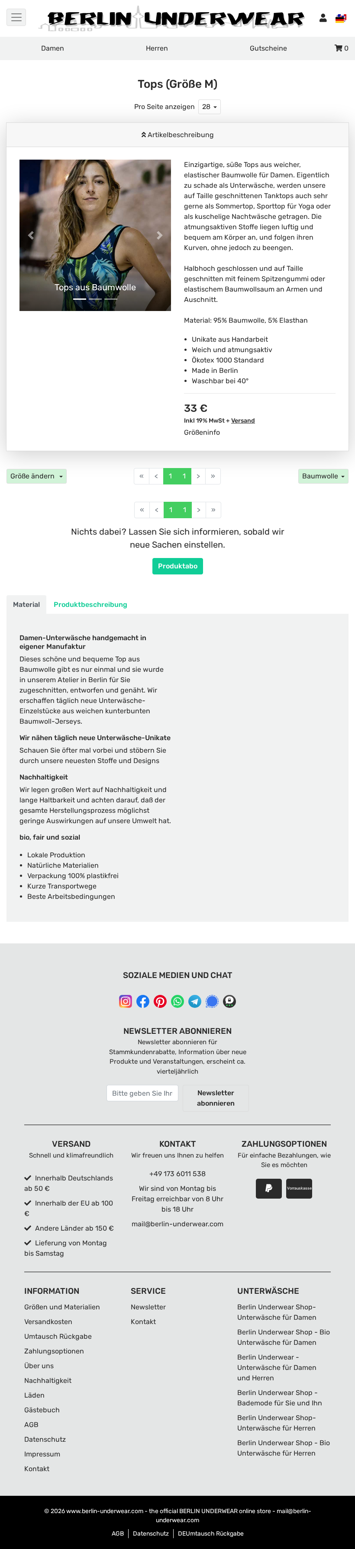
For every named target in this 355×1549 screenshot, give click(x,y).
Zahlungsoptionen (54, 1351)
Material (26, 604)
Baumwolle (320, 476)
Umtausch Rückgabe (58, 1336)
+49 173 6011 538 (177, 1174)
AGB (31, 1425)
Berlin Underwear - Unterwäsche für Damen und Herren (276, 1367)
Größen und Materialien (62, 1307)
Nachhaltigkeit (47, 1380)
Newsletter (148, 1307)
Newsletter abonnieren (216, 1098)
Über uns (39, 1366)
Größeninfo (202, 432)
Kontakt (36, 1469)
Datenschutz (45, 1439)
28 (206, 107)
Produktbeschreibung (90, 604)
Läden (34, 1395)
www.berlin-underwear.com (104, 1511)
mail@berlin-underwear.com (177, 1224)
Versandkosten (48, 1322)
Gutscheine (268, 48)
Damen (52, 48)
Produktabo (177, 566)
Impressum (42, 1454)
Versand (243, 420)
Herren (157, 48)
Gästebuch (42, 1410)
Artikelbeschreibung (180, 135)
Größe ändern (33, 476)
